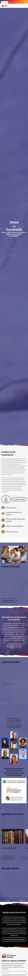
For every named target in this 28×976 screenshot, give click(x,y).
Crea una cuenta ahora (17, 483)
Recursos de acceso (9, 600)
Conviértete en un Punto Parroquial (14, 939)
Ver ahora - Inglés (6, 499)
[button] (25, 5)
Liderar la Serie (7, 858)
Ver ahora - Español (19, 499)
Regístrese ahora (14, 646)
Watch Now (4, 860)
